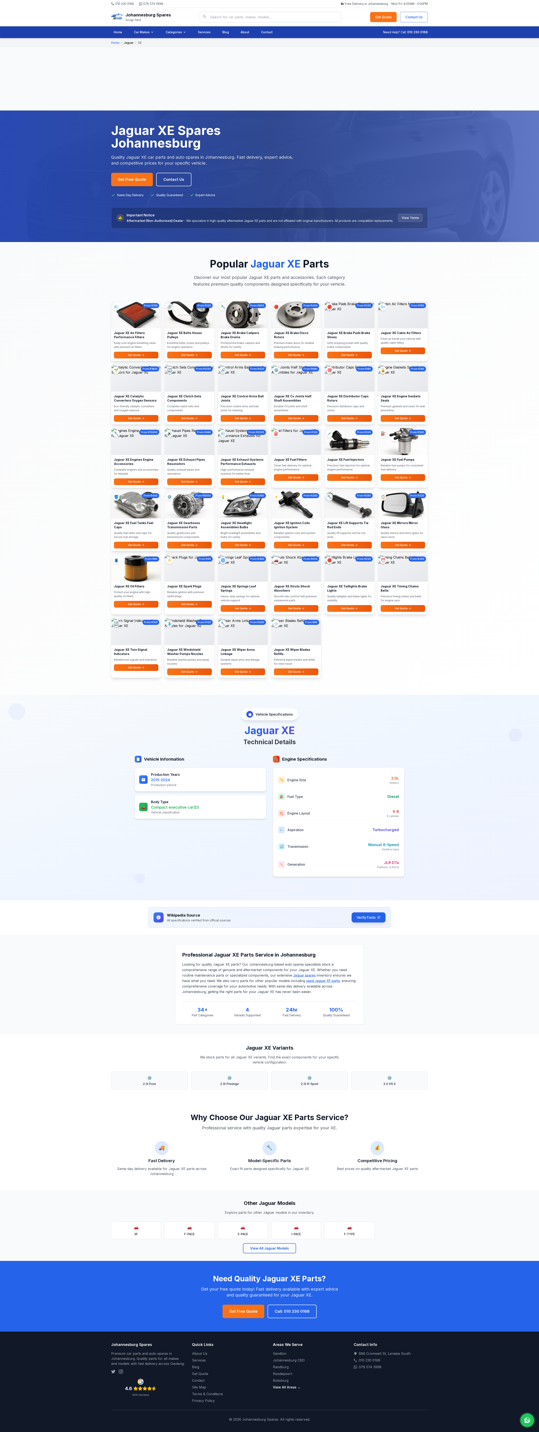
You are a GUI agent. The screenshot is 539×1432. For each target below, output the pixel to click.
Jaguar (128, 42)
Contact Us (414, 17)
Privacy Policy (203, 1401)
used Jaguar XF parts (323, 981)
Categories (174, 32)
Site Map (199, 1387)
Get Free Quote (132, 179)
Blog (225, 32)
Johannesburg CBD (289, 1360)
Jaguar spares (304, 975)
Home (118, 32)
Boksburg (280, 1380)
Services (204, 32)
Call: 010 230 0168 (292, 1311)
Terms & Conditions (207, 1394)
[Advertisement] (269, 78)
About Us (199, 1353)
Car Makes (142, 32)
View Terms (410, 218)
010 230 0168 (124, 3)
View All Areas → (286, 1387)
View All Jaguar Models (269, 1248)
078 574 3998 (153, 3)
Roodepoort (282, 1374)
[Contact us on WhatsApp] (527, 1420)
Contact (267, 32)
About (245, 32)
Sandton (279, 1353)
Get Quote (383, 17)
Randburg (281, 1367)
